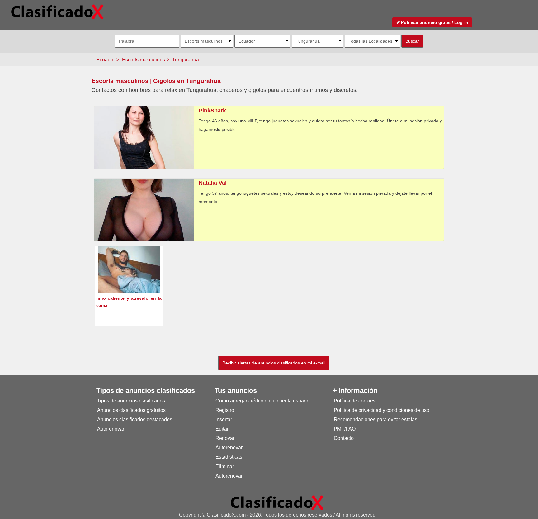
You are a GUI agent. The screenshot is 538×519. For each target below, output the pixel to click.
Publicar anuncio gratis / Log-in (434, 22)
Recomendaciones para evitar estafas (375, 419)
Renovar (224, 438)
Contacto (344, 438)
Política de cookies (354, 400)
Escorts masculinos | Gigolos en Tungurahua (156, 81)
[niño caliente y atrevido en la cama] (129, 281)
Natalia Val (213, 183)
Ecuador (105, 59)
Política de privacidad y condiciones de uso (381, 410)
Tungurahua (185, 59)
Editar (222, 428)
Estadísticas (228, 456)
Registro (224, 410)
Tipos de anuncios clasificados (131, 400)
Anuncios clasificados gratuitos (131, 410)
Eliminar (224, 466)
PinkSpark (212, 110)
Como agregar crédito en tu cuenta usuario (262, 400)
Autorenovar (110, 428)
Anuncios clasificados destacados (134, 419)
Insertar (223, 419)
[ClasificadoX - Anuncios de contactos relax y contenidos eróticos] (277, 502)
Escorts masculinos (143, 59)
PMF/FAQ (345, 428)
